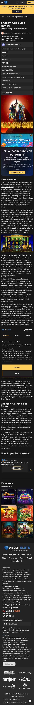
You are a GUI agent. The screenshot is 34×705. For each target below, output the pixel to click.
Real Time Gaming (7, 187)
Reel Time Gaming (16, 49)
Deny (17, 373)
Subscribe (9, 664)
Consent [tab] (6, 335)
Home (3, 17)
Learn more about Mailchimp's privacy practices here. (16, 658)
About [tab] (28, 335)
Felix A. (7, 33)
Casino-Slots (11, 17)
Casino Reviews (24, 555)
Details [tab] (17, 335)
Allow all (17, 367)
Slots (4, 558)
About (29, 558)
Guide (21, 558)
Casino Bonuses (9, 555)
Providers (13, 558)
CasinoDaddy (17, 561)
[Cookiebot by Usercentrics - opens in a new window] (24, 330)
